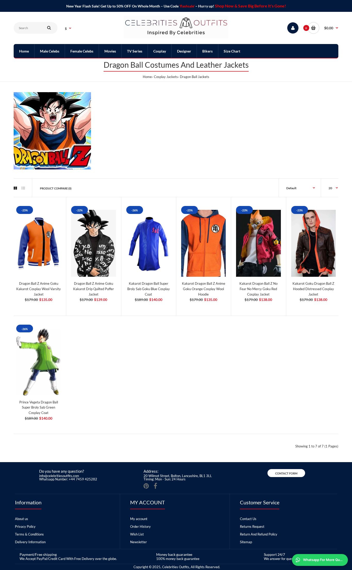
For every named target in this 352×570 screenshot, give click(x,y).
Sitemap (246, 542)
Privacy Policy (25, 526)
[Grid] (15, 188)
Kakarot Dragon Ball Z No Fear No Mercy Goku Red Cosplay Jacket (258, 288)
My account (138, 519)
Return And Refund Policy (258, 534)
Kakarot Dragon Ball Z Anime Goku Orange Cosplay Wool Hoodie (203, 288)
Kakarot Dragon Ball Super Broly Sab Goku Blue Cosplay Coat (148, 288)
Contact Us (248, 519)
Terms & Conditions (29, 534)
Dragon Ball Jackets (194, 77)
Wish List (137, 534)
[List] (23, 188)
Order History (140, 526)
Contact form (286, 473)
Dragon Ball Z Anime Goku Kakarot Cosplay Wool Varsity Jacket (38, 288)
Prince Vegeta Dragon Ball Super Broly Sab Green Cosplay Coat (38, 407)
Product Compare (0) (55, 188)
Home (147, 77)
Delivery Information (30, 542)
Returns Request (252, 526)
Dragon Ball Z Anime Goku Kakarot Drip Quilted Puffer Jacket (93, 288)
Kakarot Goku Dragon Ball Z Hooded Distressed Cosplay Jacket (313, 288)
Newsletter (138, 542)
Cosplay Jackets (166, 77)
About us (21, 519)
